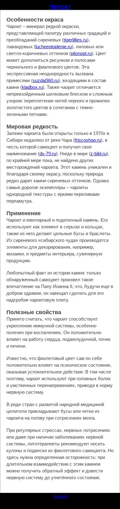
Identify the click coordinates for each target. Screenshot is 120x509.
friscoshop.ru (88, 140)
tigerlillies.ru (75, 39)
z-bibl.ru (98, 153)
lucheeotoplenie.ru (53, 46)
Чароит (60, 6)
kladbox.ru (32, 87)
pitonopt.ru (81, 53)
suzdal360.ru (45, 80)
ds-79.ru (47, 153)
